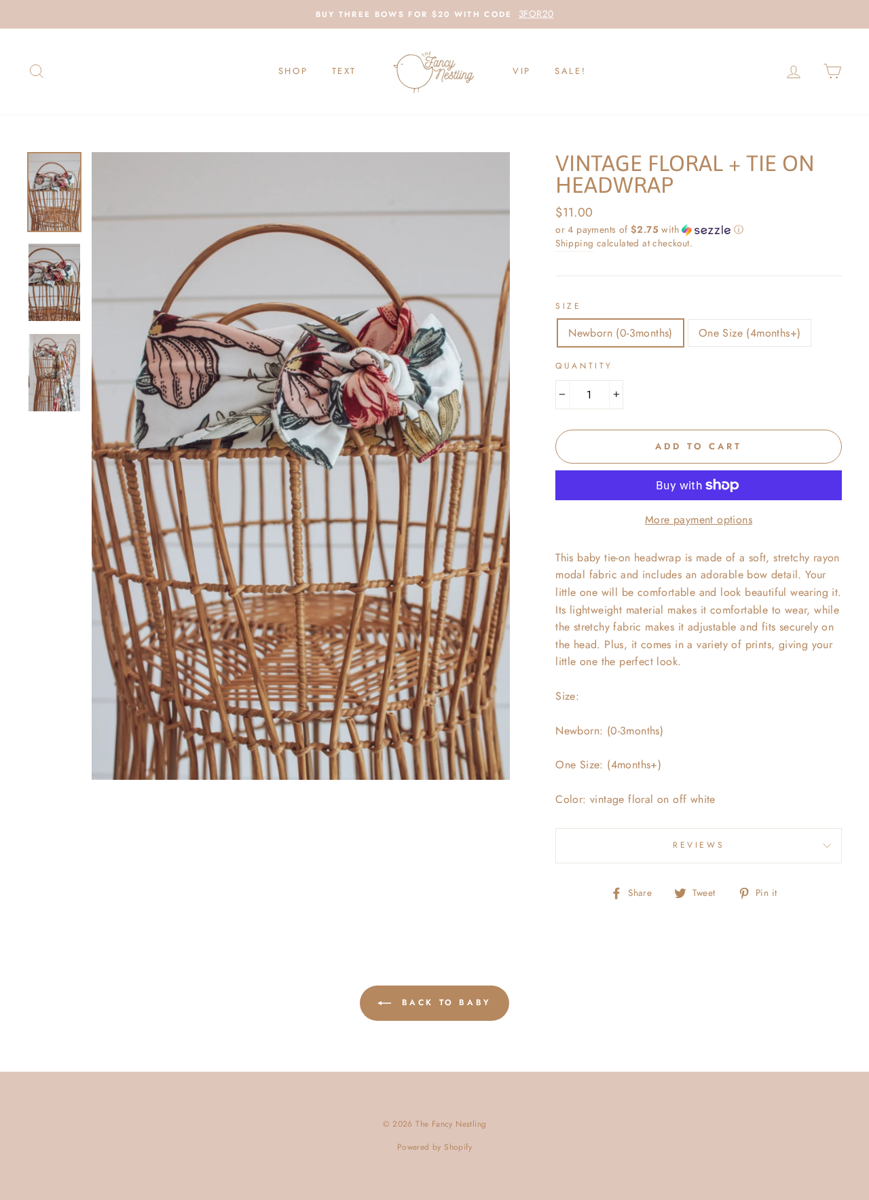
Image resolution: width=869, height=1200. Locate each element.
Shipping (574, 243)
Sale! (570, 70)
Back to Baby (444, 1002)
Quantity (584, 366)
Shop (293, 70)
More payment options (698, 519)
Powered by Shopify (434, 1147)
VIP (522, 70)
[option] (434, 14)
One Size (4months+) (750, 333)
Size (568, 306)
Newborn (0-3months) (620, 333)
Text (344, 70)
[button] (698, 229)
